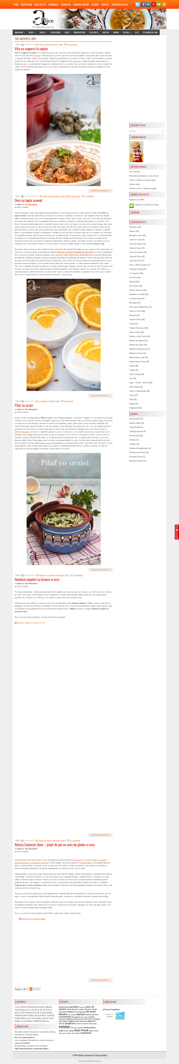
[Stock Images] (136, 162)
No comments (72, 45)
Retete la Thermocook (138, 349)
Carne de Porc (135, 256)
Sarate (43, 32)
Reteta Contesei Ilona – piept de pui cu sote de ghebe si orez (55, 844)
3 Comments (89, 196)
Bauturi (106, 32)
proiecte (78, 1023)
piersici (62, 1024)
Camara (116, 32)
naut (71, 1021)
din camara (72, 1014)
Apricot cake (134, 184)
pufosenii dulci (87, 1023)
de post (91, 1011)
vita (24, 64)
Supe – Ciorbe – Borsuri (139, 383)
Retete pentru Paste (137, 362)
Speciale (127, 32)
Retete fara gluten (136, 341)
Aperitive (42, 575)
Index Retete (40, 4)
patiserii (91, 1021)
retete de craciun (76, 1028)
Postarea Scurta (136, 457)
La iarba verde (135, 298)
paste (76, 1021)
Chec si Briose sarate (138, 265)
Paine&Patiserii (79, 32)
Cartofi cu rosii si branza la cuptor (143, 188)
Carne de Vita (44, 45)
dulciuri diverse (92, 1014)
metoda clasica (45, 443)
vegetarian (85, 1033)
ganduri (92, 1017)
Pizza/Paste (93, 32)
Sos (131, 378)
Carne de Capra (135, 240)
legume (69, 1019)
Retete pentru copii (73, 196)
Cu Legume (43, 401)
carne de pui (85, 1009)
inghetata (62, 1019)
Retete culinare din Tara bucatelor (92, 1055)
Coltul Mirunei (134, 427)
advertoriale (64, 1007)
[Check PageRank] (111, 1009)
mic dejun (63, 1021)
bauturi (81, 1007)
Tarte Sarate (134, 387)
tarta (60, 1033)
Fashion (132, 440)
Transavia (78, 860)
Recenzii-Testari (135, 461)
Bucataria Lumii (135, 235)
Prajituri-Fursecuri (136, 328)
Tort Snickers (134, 172)
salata (71, 1031)
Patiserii (132, 315)
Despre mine (26, 4)
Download (66, 4)
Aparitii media (134, 423)
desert (63, 1014)
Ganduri (132, 444)
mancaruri (78, 1019)
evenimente (65, 1017)
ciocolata (63, 1012)
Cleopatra (25, 432)
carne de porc (72, 1009)
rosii (66, 1031)
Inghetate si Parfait (137, 294)
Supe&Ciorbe (55, 32)
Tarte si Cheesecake (137, 391)
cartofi (94, 1009)
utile (73, 1033)
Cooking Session (136, 431)
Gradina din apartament (138, 448)
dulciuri (80, 1014)
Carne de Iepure (135, 244)
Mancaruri (20, 32)
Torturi (131, 395)
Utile (137, 32)
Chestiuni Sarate (136, 269)
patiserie (83, 1021)
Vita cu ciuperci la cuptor (31, 48)
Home (16, 4)
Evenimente (53, 4)
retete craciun (134, 332)
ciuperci (71, 1012)
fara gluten (76, 1017)
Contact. (26, 1043)
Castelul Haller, (86, 863)
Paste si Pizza (135, 311)
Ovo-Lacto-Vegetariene (138, 307)
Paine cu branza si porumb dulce (142, 180)
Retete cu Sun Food (137, 336)
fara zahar (84, 1017)
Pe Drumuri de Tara (150, 32)
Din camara (134, 286)
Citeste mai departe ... (100, 191)
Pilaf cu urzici (24, 405)
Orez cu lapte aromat (28, 200)
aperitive (74, 1007)
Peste (131, 324)
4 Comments (78, 575)
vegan (77, 1033)
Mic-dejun (133, 303)
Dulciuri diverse (54, 196)
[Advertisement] (146, 79)
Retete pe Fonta (135, 353)
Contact (105, 4)
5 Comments (68, 401)
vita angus (77, 61)
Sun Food (81, 1030)
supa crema (93, 1031)
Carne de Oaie (135, 248)
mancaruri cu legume (91, 1019)
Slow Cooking (134, 374)
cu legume (80, 1012)
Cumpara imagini (81, 4)
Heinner (37, 56)
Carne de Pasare (45, 841)
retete (60, 45)
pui (94, 1023)
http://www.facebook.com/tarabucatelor (32, 1049)
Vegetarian (133, 408)
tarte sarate (67, 1033)
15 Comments (74, 841)
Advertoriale (134, 419)
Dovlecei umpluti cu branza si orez (37, 579)
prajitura (70, 1023)
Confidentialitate (120, 4)
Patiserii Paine (135, 319)
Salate (67, 32)
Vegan (131, 404)
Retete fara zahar (136, 345)
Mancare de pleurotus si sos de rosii (144, 176)
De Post (51, 401)
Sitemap (95, 4)
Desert (32, 32)
